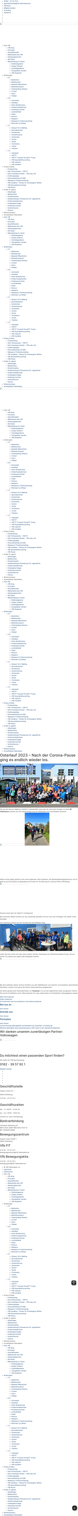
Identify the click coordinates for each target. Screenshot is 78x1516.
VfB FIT (14, 155)
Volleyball (14, 153)
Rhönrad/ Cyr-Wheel (18, 123)
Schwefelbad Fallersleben (13, 215)
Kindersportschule (18, 109)
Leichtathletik (16, 112)
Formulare (11, 50)
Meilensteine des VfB (15, 55)
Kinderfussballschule (18, 107)
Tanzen (14, 139)
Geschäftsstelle (13, 52)
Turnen (13, 146)
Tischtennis (15, 144)
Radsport (14, 119)
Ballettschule (16, 82)
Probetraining (12, 169)
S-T (9, 126)
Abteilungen (8, 75)
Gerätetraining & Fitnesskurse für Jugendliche (24, 199)
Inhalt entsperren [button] (6, 999)
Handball (14, 103)
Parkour (14, 116)
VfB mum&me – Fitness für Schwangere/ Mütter (25, 183)
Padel (13, 114)
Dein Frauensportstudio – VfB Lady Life (22, 174)
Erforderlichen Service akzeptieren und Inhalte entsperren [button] (21, 1001)
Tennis (13, 142)
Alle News (11, 59)
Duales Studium (17, 66)
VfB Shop (11, 48)
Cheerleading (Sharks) (19, 89)
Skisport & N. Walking (19, 128)
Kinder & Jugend (10, 190)
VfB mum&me (16, 164)
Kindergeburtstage (14, 203)
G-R (9, 98)
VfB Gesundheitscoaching (20, 160)
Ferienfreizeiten (13, 196)
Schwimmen (15, 132)
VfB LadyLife (16, 162)
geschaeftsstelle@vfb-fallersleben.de (13, 1100)
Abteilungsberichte (14, 57)
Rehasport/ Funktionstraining (21, 121)
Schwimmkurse (16, 135)
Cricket (14, 91)
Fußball (14, 96)
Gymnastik (15, 100)
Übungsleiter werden (18, 71)
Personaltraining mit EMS (17, 178)
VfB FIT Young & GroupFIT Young (23, 158)
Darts (13, 93)
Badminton (15, 80)
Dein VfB (7, 45)
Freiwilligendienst (17, 68)
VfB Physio (11, 187)
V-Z (9, 151)
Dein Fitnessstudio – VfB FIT (18, 171)
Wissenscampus (9, 212)
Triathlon (14, 148)
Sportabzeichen (17, 130)
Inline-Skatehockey (18, 105)
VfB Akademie (16, 73)
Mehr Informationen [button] (7, 997)
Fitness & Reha (9, 167)
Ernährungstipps (13, 176)
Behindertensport (17, 87)
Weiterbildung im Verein (16, 61)
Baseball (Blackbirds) (19, 84)
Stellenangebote (17, 64)
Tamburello (15, 137)
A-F (9, 77)
